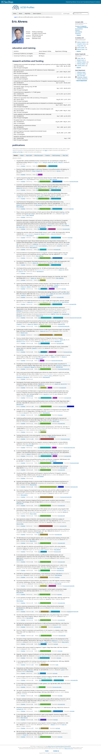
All (46, 439)
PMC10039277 (33, 247)
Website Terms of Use (69, 748)
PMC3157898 (19, 524)
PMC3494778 (63, 468)
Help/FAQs (27, 13)
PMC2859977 (60, 568)
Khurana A (59, 365)
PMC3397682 (33, 485)
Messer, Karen (82, 49)
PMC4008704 (46, 413)
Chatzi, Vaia (81, 58)
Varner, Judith (82, 47)
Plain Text (65, 155)
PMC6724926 (29, 671)
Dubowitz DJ (19, 709)
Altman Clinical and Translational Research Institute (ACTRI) (59, 746)
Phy (42, 719)
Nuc (56, 181)
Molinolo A (27, 367)
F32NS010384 (20, 138)
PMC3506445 (40, 476)
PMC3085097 (57, 549)
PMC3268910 (24, 495)
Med (44, 317)
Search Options (37, 13)
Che (42, 280)
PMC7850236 (54, 287)
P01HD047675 (20, 121)
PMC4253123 (19, 404)
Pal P (28, 179)
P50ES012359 (20, 132)
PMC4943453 (46, 377)
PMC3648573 (54, 454)
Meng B (45, 162)
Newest (16, 155)
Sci (39, 174)
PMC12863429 (60, 278)
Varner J (56, 162)
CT (70, 406)
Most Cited (29, 155)
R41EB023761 (23, 77)
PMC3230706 (19, 503)
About (20, 13)
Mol (55, 190)
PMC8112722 (24, 333)
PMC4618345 (29, 396)
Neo (42, 229)
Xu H (63, 225)
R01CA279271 (20, 71)
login (46, 150)
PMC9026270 (40, 271)
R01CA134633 (20, 110)
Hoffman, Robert (82, 62)
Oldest (22, 155)
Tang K (36, 162)
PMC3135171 (33, 541)
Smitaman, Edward (82, 77)
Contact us (56, 751)
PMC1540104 (24, 717)
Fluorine (77, 30)
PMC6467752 (58, 341)
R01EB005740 (20, 116)
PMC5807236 (59, 367)
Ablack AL (35, 244)
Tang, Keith (81, 45)
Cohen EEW (22, 227)
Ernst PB (59, 246)
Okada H (29, 287)
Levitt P (46, 642)
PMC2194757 (65, 642)
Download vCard (36, 38)
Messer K (60, 162)
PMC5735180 (39, 358)
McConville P (39, 188)
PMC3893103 (53, 461)
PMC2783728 (19, 592)
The (51, 229)
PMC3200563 (29, 618)
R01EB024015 (20, 82)
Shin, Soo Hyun (81, 75)
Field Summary (56, 155)
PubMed (23, 166)
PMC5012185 (39, 532)
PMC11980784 (30, 215)
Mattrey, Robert (82, 63)
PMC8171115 (39, 316)
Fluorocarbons (79, 29)
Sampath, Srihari (81, 74)
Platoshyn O (19, 311)
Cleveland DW (65, 314)
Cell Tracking (78, 32)
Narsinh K (19, 341)
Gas (44, 570)
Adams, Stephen (82, 42)
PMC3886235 (52, 437)
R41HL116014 (20, 99)
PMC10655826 (39, 256)
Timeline (47, 155)
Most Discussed (38, 155)
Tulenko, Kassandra (82, 78)
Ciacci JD (56, 312)
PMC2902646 (58, 575)
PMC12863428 (53, 179)
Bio (41, 166)
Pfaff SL (53, 314)
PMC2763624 (19, 601)
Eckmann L (45, 246)
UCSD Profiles (27, 7)
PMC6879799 (61, 324)
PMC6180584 (19, 350)
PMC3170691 (33, 514)
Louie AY (20, 271)
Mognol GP (39, 171)
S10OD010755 (20, 94)
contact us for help (18, 152)
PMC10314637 (42, 227)
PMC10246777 (30, 235)
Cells (68, 229)
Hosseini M (37, 234)
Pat (60, 487)
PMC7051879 (65, 302)
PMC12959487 (20, 207)
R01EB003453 (20, 127)
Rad (51, 289)
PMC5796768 (57, 584)
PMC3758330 (29, 445)
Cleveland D (19, 377)
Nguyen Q (33, 367)
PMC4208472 (43, 430)
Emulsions (78, 33)
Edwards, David (81, 72)
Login (15, 17)
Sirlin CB (53, 234)
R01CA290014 (20, 66)
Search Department (81, 80)
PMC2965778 (19, 560)
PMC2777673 (19, 609)
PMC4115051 (56, 421)
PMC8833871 (49, 295)
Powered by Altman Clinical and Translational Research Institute (83, 2)
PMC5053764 (41, 385)
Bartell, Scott (81, 60)
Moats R (53, 724)
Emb (41, 687)
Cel (42, 586)
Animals (76, 181)
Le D (40, 246)
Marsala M (19, 316)
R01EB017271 (20, 88)
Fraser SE (63, 724)
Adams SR (50, 162)
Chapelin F (56, 285)
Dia (44, 181)
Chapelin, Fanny (82, 44)
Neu (42, 644)
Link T (65, 510)
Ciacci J (50, 375)
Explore (79, 35)
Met (42, 249)
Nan (51, 166)
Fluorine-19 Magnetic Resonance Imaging (81, 26)
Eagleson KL (54, 640)
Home (14, 13)
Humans (72, 181)
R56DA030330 (20, 105)
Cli (47, 487)
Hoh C (60, 293)
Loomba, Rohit (82, 65)
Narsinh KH (64, 384)
